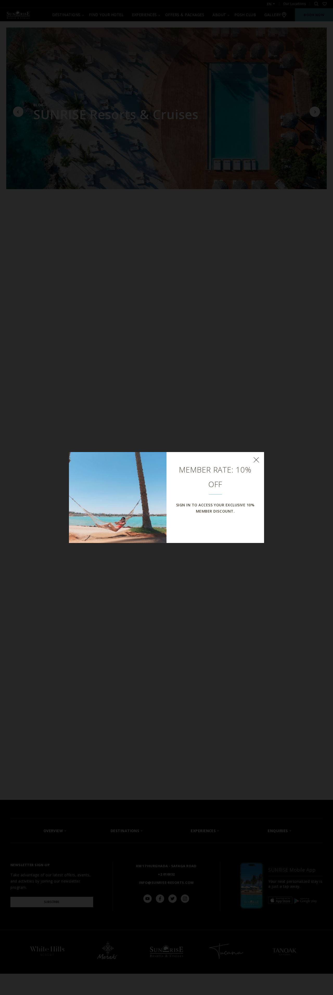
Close (256, 460)
